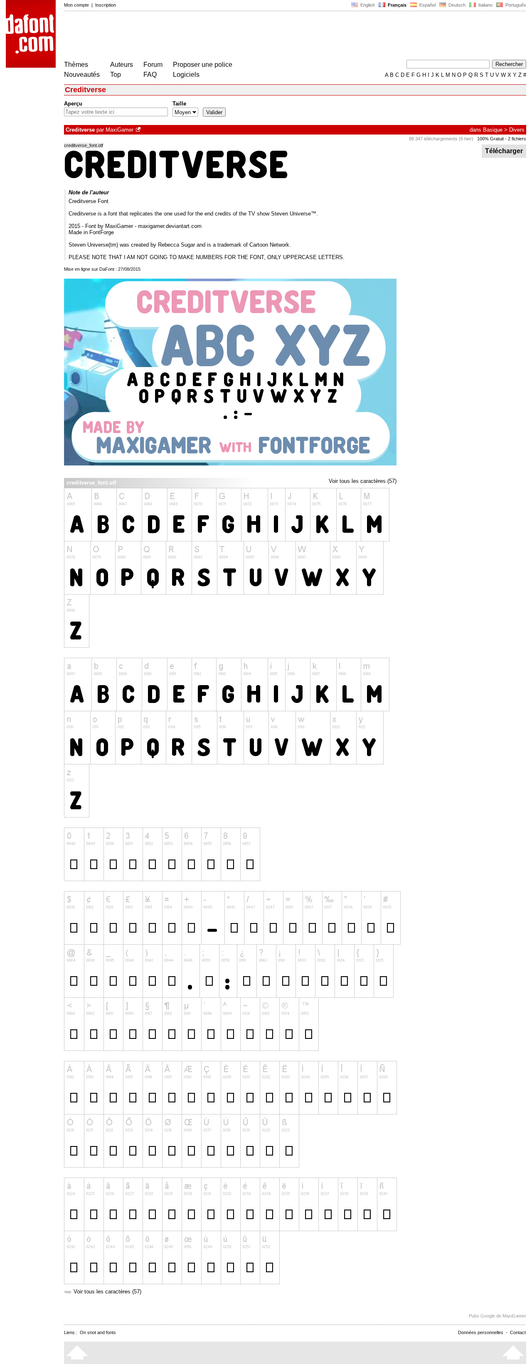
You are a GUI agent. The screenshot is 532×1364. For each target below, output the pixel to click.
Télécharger (504, 150)
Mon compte (76, 4)
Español (427, 4)
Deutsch (456, 4)
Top (115, 74)
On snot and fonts (98, 1332)
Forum (153, 64)
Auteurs (121, 64)
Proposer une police (202, 64)
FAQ (150, 74)
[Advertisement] (215, 36)
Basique (492, 130)
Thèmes (76, 64)
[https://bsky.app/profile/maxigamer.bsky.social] (138, 130)
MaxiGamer (119, 130)
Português (514, 4)
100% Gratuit (490, 138)
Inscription (105, 4)
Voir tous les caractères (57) (363, 481)
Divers (517, 130)
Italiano (485, 4)
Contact (518, 1332)
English (367, 4)
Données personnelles (480, 1332)
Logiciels (186, 74)
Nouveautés (82, 74)
